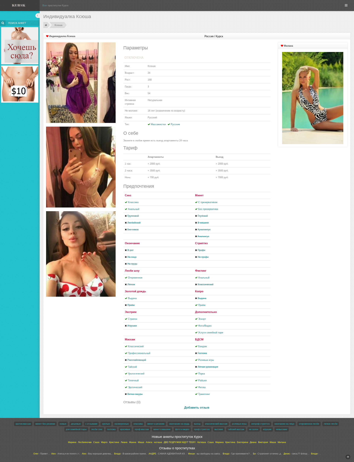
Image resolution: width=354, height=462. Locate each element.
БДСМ (199, 339)
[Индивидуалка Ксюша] (81, 82)
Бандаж (202, 346)
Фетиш (202, 387)
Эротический (135, 387)
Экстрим (130, 311)
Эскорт (202, 319)
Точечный (133, 380)
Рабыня (202, 380)
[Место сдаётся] (20, 27)
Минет (199, 195)
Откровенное (135, 277)
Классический (136, 346)
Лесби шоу (132, 270)
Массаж (130, 339)
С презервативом (207, 202)
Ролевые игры (206, 360)
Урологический (136, 373)
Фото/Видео (204, 325)
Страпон (132, 319)
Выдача (132, 298)
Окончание (132, 243)
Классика (133, 202)
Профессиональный (139, 353)
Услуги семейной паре (210, 332)
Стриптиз (201, 243)
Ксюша (58, 25)
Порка (201, 373)
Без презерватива (208, 209)
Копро (199, 291)
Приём (201, 305)
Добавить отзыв (196, 407)
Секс (128, 195)
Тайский (132, 366)
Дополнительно (206, 311)
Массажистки (158, 124)
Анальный (133, 209)
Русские (175, 124)
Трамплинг (204, 394)
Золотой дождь (135, 291)
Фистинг (200, 270)
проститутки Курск (58, 5)
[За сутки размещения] (20, 66)
